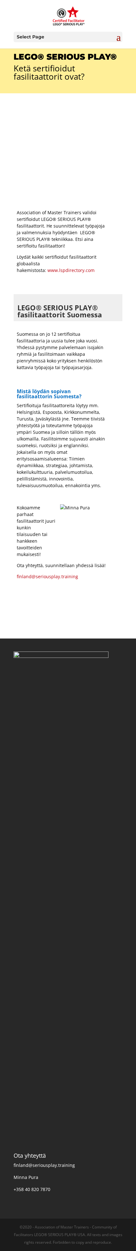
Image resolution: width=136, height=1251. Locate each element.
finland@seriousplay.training (47, 576)
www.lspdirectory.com (71, 270)
